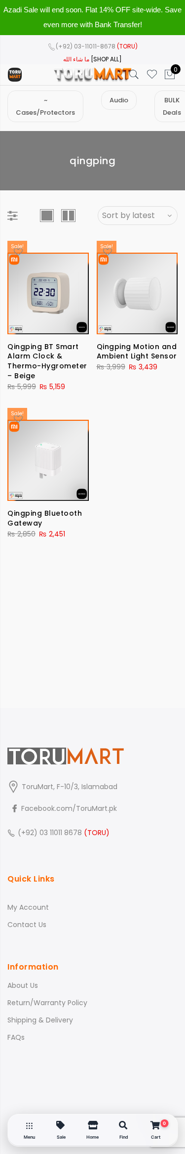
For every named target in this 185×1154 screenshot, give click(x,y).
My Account (28, 907)
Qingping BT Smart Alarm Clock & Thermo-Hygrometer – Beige (47, 361)
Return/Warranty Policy (47, 1003)
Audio (119, 100)
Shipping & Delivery (40, 1020)
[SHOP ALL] (106, 59)
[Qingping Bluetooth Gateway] (48, 454)
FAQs (16, 1037)
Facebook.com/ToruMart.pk (68, 808)
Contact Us (26, 925)
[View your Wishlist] (152, 74)
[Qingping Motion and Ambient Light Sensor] (137, 287)
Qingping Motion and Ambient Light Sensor (137, 351)
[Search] (134, 74)
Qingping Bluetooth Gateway (44, 518)
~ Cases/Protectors (45, 106)
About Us (22, 985)
